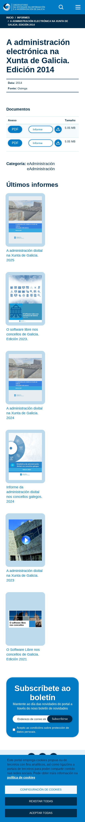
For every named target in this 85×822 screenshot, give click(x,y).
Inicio (9, 17)
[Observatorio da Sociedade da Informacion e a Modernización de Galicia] (24, 7)
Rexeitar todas (41, 801)
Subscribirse (60, 719)
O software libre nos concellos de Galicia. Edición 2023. (22, 334)
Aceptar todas (40, 812)
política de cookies (21, 777)
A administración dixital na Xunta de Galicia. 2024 (24, 413)
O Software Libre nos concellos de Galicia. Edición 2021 (23, 654)
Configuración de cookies (40, 789)
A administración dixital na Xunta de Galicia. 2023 (24, 575)
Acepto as (43, 729)
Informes (23, 17)
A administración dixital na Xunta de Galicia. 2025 (24, 255)
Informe (37, 129)
